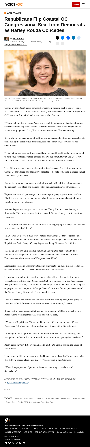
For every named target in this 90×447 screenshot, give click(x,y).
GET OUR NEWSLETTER (44, 432)
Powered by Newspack (12, 439)
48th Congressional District (25, 398)
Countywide (14, 13)
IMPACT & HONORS (49, 429)
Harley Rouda (42, 398)
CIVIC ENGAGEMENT (12, 432)
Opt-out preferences (64, 432)
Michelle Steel (53, 398)
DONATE (25, 429)
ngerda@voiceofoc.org (18, 382)
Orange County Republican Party (41, 402)
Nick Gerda (18, 39)
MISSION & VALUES (12, 429)
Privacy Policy (79, 432)
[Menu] (84, 4)
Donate (76, 4)
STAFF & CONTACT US (69, 429)
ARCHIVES (28, 432)
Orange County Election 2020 (17, 402)
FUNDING (35, 429)
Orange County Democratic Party (72, 398)
